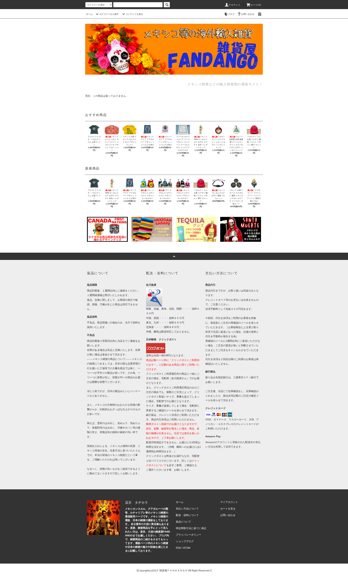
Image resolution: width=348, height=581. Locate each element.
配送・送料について (187, 515)
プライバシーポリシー (188, 534)
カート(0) (255, 5)
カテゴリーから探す (109, 14)
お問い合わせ (247, 14)
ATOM (186, 547)
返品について (183, 521)
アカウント (235, 5)
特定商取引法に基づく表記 (191, 528)
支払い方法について (187, 508)
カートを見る (227, 508)
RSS (178, 547)
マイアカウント (229, 502)
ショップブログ (185, 541)
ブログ (231, 14)
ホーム (89, 14)
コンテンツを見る (134, 14)
